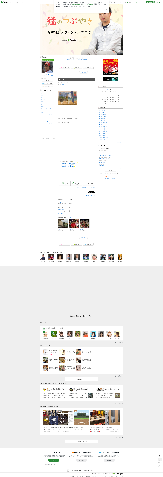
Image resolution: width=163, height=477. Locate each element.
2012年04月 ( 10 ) (103, 137)
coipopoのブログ (103, 165)
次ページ (83, 72)
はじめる (54, 460)
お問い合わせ (80, 476)
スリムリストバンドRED (67, 165)
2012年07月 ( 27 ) (103, 132)
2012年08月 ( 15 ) (103, 130)
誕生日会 (43, 105)
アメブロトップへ (81, 441)
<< (107, 89)
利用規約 (88, 476)
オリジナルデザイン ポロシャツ (69, 163)
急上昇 (53, 328)
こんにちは (44, 103)
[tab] (44, 328)
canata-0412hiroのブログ (105, 155)
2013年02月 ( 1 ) (103, 118)
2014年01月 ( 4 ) (103, 110)
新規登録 (149, 2)
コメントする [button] (78, 183)
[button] (160, 466)
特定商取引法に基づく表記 (111, 476)
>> (113, 89)
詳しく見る (81, 460)
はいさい (60, 205)
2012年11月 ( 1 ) (103, 124)
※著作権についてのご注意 (110, 178)
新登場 (48, 328)
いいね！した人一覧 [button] (81, 187)
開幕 (42, 106)
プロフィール (45, 75)
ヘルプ (121, 476)
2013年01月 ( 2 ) (103, 120)
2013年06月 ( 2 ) (103, 112)
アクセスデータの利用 (97, 476)
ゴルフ (59, 202)
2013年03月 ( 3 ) (103, 116)
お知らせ (43, 101)
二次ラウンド (44, 112)
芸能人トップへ (81, 379)
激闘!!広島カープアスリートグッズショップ (76, 59)
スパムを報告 (71, 476)
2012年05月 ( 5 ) (103, 135)
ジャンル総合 (60, 328)
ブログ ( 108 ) (44, 121)
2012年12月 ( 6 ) (103, 122)
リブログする (90, 183)
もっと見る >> (61, 213)
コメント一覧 (92, 187)
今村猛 (47, 74)
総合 (44, 328)
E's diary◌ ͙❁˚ (102, 162)
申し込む (109, 460)
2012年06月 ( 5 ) (103, 133)
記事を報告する (91, 195)
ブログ (63, 84)
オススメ (61, 79)
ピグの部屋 (50, 75)
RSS (108, 177)
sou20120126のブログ (104, 152)
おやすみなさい (61, 209)
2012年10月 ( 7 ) (103, 126)
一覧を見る (119, 142)
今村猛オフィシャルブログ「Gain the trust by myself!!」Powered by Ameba (81, 29)
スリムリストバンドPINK (67, 166)
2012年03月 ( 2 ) (103, 139)
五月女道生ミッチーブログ (105, 158)
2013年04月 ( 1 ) (103, 114)
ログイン (158, 2)
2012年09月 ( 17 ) (103, 128)
